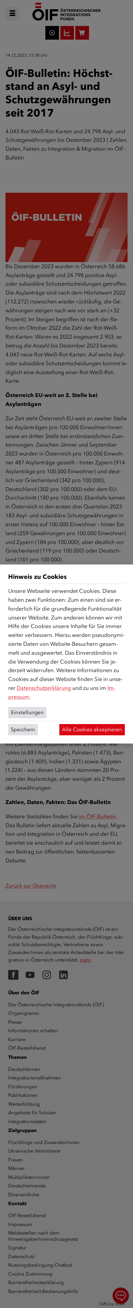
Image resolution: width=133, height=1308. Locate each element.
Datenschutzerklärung (44, 688)
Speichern (23, 729)
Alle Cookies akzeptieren (92, 729)
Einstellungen (27, 712)
